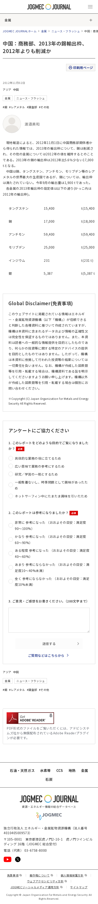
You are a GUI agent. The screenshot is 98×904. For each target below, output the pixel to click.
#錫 (5, 107)
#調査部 (32, 107)
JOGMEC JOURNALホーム (20, 31)
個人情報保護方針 (74, 875)
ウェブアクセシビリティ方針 (47, 881)
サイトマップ (78, 887)
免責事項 (14, 875)
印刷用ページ (83, 67)
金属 (8, 20)
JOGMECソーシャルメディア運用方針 (36, 887)
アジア (7, 89)
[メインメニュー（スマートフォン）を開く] (90, 7)
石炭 (48, 779)
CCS (59, 770)
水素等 (45, 770)
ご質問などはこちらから (46, 655)
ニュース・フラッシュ (66, 31)
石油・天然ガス (22, 770)
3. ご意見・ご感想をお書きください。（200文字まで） (49, 601)
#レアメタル (17, 107)
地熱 (72, 770)
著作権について (41, 875)
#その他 (44, 107)
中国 (16, 89)
